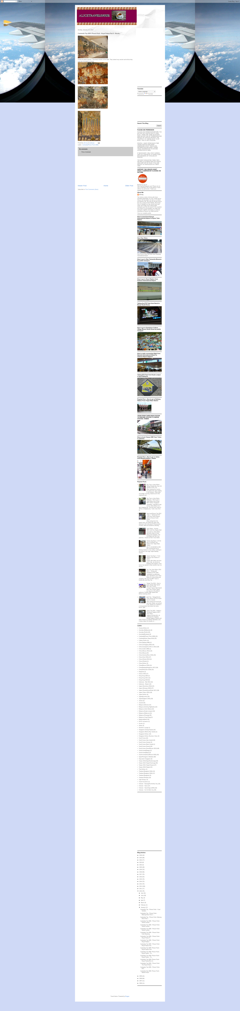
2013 (140, 884)
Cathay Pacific (143, 640)
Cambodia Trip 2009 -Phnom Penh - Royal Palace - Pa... (150, 952)
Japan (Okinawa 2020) (145, 688)
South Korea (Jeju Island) (146, 740)
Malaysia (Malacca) (144, 713)
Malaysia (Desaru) (144, 705)
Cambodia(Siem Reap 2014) (146, 638)
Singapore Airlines (144, 734)
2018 (140, 872)
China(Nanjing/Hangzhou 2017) (147, 667)
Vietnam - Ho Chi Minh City (146, 790)
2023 (140, 862)
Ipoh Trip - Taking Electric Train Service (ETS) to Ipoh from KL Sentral (154, 598)
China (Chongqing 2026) (145, 644)
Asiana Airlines (143, 628)
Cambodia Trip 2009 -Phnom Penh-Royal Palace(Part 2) (149, 960)
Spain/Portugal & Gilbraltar (146, 756)
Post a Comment (86, 152)
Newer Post (82, 186)
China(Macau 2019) (144, 665)
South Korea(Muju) (144, 752)
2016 (140, 876)
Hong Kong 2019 (143, 680)
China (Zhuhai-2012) (144, 659)
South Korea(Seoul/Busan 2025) (147, 754)
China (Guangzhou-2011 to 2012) (148, 646)
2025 (140, 857)
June (142, 895)
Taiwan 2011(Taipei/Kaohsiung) (147, 761)
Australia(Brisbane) (144, 634)
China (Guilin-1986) (144, 649)
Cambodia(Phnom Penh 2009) (90, 145)
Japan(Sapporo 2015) (144, 698)
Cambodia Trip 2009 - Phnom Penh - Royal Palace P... (150, 937)
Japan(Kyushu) (143, 696)
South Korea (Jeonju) (144, 742)
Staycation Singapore (144, 759)
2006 (140, 983)
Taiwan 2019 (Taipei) (144, 767)
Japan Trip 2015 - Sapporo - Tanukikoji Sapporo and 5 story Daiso (154, 612)
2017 (140, 874)
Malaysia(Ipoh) (143, 719)
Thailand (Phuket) (143, 777)
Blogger (127, 996)
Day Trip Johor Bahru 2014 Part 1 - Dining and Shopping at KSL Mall (154, 571)
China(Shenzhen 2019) (145, 669)
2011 (140, 888)
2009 (140, 976)
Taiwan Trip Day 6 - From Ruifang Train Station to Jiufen (153, 557)
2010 (140, 891)
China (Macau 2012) (144, 651)
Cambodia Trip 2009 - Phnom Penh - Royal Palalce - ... (150, 940)
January (143, 907)
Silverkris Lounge (143, 727)
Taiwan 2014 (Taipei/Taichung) (147, 763)
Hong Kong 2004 (143, 675)
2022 (140, 865)
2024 (140, 860)
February (143, 905)
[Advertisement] (105, 170)
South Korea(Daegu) (144, 750)
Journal (141, 702)
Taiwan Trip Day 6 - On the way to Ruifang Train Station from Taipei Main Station (154, 543)
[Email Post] (98, 143)
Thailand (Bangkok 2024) (145, 773)
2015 (140, 879)
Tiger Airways (142, 779)
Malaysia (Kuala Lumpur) (145, 711)
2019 (140, 869)
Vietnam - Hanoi (143, 786)
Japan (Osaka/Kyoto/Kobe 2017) (148, 690)
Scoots (141, 723)
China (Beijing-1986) (144, 642)
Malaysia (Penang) (144, 715)
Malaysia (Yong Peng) (145, 717)
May (142, 898)
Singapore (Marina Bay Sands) (147, 731)
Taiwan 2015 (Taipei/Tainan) (146, 765)
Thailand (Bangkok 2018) (145, 771)
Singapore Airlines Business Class (148, 736)
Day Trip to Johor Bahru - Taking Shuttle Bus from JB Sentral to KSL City (154, 486)
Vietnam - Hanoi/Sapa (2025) (146, 788)
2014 (140, 881)
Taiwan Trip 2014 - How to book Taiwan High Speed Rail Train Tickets (154, 585)
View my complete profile (144, 213)
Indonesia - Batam (144, 684)
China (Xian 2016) (143, 657)
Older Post (129, 186)
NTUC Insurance (143, 721)
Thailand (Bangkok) (144, 775)
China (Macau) (143, 653)
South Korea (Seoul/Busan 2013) (148, 748)
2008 (140, 978)
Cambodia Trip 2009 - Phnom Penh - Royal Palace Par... (150, 944)
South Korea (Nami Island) (146, 744)
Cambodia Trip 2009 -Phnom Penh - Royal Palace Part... (150, 948)
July (142, 893)
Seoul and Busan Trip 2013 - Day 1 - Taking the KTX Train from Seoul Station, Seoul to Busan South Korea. (154, 516)
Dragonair (141, 671)
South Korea (142, 738)
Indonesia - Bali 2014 (144, 682)
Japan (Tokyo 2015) (144, 692)
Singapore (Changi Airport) (146, 729)
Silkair (140, 725)
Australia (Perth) (143, 632)
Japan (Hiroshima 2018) (145, 686)
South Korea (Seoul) (144, 746)
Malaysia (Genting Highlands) (147, 707)
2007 (140, 980)
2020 (140, 867)
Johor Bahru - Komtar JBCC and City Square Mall (154, 529)
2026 (140, 855)
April (142, 900)
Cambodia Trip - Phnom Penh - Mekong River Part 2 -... (148, 914)
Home (106, 186)
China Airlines (142, 663)
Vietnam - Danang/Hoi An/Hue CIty (148, 783)
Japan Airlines (142, 694)
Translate (150, 94)
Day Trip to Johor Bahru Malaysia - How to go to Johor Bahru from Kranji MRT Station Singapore (153, 500)
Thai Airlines (142, 769)
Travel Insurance (143, 781)
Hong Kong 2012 (143, 678)
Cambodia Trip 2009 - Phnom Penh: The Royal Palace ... (150, 964)
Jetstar (141, 700)
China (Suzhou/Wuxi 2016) (146, 655)
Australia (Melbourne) (144, 630)
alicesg (141, 194)
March (143, 902)
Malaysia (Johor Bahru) (145, 709)
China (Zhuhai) (143, 661)
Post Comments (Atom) (91, 189)
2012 (140, 886)
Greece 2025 (142, 673)
